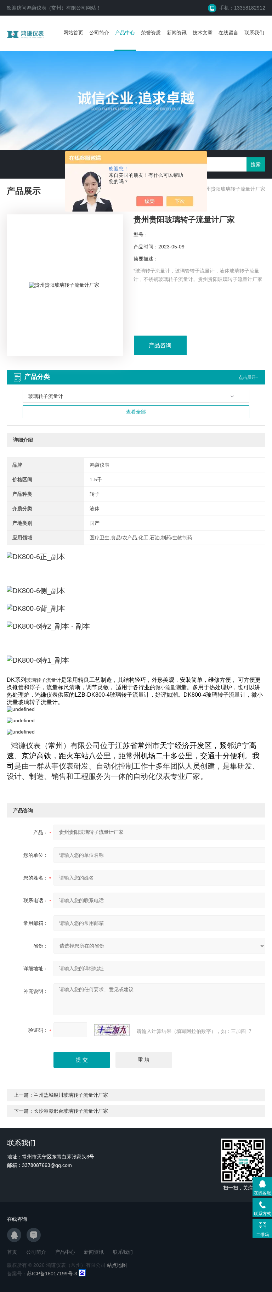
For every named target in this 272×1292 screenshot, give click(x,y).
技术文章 (202, 32)
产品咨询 (160, 345)
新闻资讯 (177, 32)
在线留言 (228, 32)
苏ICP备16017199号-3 (52, 1273)
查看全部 (136, 412)
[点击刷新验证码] (112, 1030)
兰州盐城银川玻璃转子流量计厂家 (71, 1095)
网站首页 (73, 32)
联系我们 (254, 32)
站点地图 (117, 1265)
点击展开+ (248, 377)
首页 (12, 1252)
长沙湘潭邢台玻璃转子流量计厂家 (71, 1111)
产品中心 (125, 32)
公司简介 (99, 32)
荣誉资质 (151, 32)
